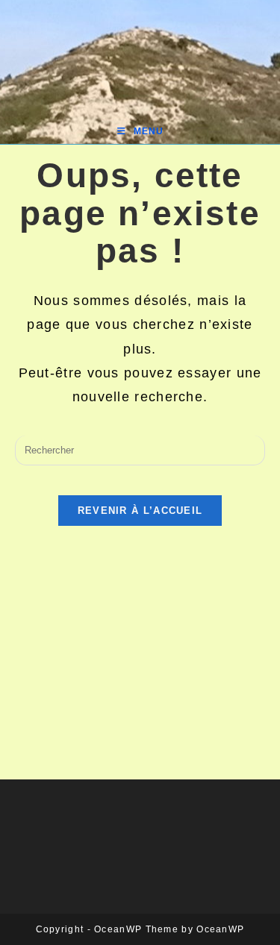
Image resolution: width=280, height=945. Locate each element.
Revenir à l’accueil (140, 510)
